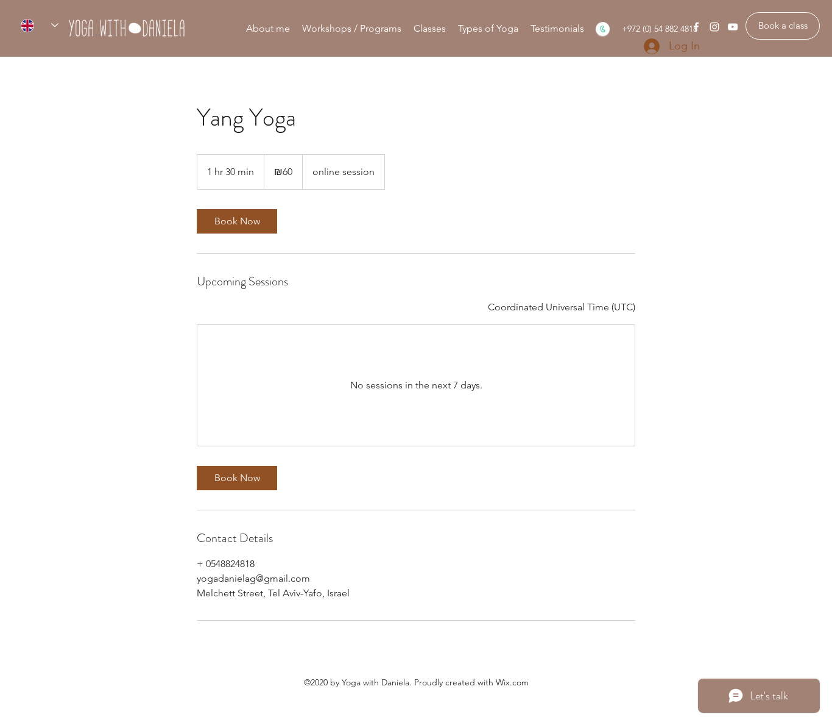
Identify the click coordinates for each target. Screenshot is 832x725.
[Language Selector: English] (39, 25)
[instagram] (714, 27)
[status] (561, 307)
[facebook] (696, 27)
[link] (237, 221)
